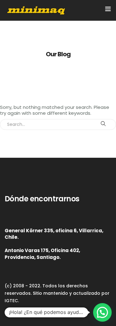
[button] (102, 312)
